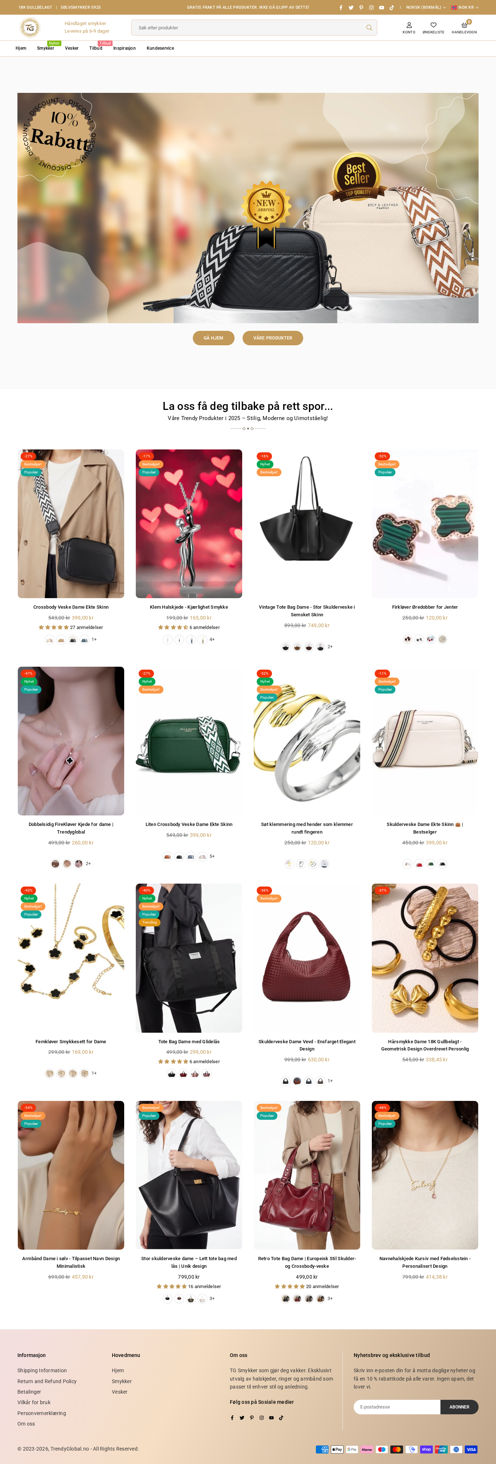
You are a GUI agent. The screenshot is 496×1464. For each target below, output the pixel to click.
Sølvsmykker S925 (81, 7)
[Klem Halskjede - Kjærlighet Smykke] (189, 523)
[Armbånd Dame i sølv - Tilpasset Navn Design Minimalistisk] (71, 1175)
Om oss (26, 1424)
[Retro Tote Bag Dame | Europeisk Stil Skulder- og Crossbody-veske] (307, 1175)
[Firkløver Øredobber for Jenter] (425, 523)
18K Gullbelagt (36, 7)
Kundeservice (160, 48)
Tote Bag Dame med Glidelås (189, 1041)
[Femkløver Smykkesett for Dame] (71, 958)
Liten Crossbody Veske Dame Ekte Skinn (189, 824)
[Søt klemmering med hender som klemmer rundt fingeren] (307, 741)
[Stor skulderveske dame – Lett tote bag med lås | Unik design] (189, 1175)
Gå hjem (214, 338)
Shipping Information (42, 1370)
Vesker (72, 48)
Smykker (48, 46)
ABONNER (459, 1407)
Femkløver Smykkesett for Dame (71, 1041)
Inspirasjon (124, 48)
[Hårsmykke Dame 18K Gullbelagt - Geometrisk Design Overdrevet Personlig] (425, 958)
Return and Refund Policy (47, 1381)
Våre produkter (273, 338)
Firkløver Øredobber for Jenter (425, 607)
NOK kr (466, 7)
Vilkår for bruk (33, 1402)
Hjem (21, 48)
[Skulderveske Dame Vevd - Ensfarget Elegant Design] (307, 958)
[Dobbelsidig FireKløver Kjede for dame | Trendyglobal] (71, 741)
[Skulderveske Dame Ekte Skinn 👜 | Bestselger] (425, 741)
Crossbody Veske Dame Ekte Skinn (71, 607)
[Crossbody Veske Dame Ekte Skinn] (71, 523)
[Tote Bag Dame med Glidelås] (189, 958)
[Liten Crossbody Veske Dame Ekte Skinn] (189, 741)
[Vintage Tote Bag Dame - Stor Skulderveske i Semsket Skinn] (307, 523)
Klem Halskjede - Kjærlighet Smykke (189, 607)
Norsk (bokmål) (424, 7)
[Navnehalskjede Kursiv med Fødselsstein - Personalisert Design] (425, 1175)
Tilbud (98, 46)
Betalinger (29, 1392)
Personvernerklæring (41, 1413)
